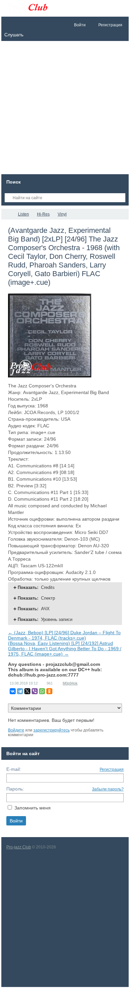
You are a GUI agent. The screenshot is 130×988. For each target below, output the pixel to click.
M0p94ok (70, 683)
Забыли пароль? (108, 789)
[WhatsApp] (42, 691)
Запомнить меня (32, 807)
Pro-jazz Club (18, 847)
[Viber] (35, 691)
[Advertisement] (65, 109)
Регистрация (112, 769)
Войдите (16, 730)
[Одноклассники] (49, 691)
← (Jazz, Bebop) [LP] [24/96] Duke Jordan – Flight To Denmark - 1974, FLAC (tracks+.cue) (64, 635)
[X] (27, 691)
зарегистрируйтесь (51, 730)
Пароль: (15, 788)
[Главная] (7, 214)
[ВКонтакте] (13, 691)
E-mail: (13, 769)
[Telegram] (20, 691)
